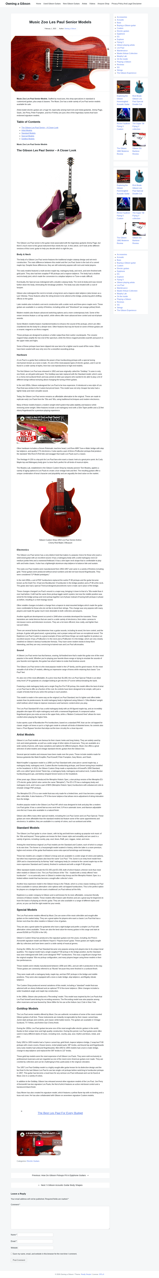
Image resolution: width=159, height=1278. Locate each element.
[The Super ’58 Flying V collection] (139, 114)
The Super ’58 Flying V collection (138, 126)
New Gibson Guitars (71, 4)
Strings (120, 70)
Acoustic (120, 20)
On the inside (122, 59)
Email (14, 1241)
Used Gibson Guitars (52, 4)
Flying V (120, 42)
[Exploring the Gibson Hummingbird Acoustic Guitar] (123, 87)
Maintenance (122, 51)
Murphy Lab (122, 56)
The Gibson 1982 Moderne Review (123, 151)
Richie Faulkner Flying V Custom (123, 126)
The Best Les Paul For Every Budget (60, 1113)
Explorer (120, 39)
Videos (92, 4)
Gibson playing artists (126, 45)
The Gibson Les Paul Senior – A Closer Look (39, 128)
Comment (15, 1205)
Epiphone (121, 34)
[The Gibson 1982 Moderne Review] (123, 139)
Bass (119, 23)
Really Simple (86, 1274)
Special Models (27, 136)
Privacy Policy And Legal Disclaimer (127, 4)
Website (14, 1248)
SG (118, 67)
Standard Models (28, 133)
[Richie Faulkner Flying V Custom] (123, 114)
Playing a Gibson (124, 62)
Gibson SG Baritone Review (137, 151)
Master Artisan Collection (127, 53)
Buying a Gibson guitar (126, 25)
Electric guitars (33, 1161)
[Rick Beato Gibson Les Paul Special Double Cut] (139, 87)
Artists (84, 4)
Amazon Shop (103, 4)
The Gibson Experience (126, 73)
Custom (120, 28)
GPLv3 (101, 1274)
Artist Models (26, 130)
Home (38, 4)
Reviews (120, 65)
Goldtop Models (27, 139)
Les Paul (120, 48)
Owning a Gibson (18, 3)
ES (118, 37)
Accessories (122, 17)
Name (14, 1235)
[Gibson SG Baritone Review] (139, 139)
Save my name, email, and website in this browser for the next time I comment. (45, 1254)
